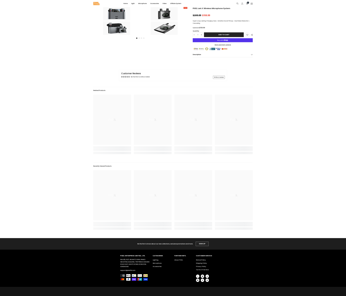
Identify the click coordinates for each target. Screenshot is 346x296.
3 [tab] (141, 38)
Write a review (219, 77)
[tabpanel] (116, 21)
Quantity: (196, 31)
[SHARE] (251, 35)
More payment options (223, 45)
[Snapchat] (202, 280)
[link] (112, 150)
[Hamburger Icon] (252, 4)
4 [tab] (143, 38)
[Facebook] (197, 276)
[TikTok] (197, 280)
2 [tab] (139, 38)
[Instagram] (202, 276)
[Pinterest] (207, 276)
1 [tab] (136, 38)
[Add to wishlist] (247, 35)
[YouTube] (207, 280)
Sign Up (202, 244)
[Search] (237, 3)
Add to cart (223, 35)
